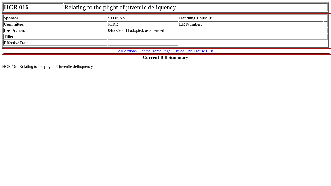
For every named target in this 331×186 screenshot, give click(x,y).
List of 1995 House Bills (193, 51)
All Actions (127, 51)
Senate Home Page (154, 51)
